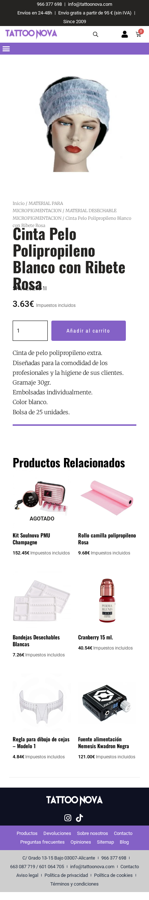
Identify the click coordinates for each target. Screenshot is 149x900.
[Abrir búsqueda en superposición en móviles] (96, 34)
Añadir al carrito (88, 330)
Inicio (19, 203)
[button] (6, 49)
